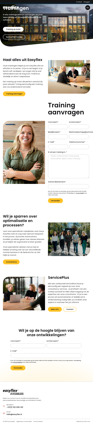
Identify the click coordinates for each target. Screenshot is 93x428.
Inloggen (87, 2)
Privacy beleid (38, 421)
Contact (79, 2)
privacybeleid (80, 193)
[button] (87, 7)
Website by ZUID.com (83, 421)
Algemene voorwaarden (24, 421)
